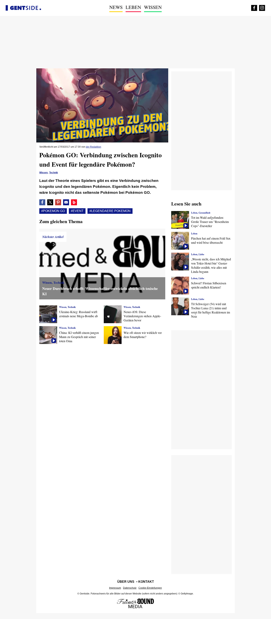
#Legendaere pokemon (110, 211)
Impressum (115, 588)
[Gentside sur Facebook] (254, 8)
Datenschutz (129, 588)
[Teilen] (58, 202)
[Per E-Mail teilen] (66, 202)
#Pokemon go (53, 211)
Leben (133, 7)
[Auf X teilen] (50, 202)
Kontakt (146, 581)
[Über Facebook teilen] (42, 202)
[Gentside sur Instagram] (262, 8)
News (116, 7)
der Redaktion (93, 146)
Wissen (153, 7)
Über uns (125, 581)
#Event (77, 211)
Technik (53, 172)
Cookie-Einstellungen (150, 588)
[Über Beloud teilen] (74, 202)
